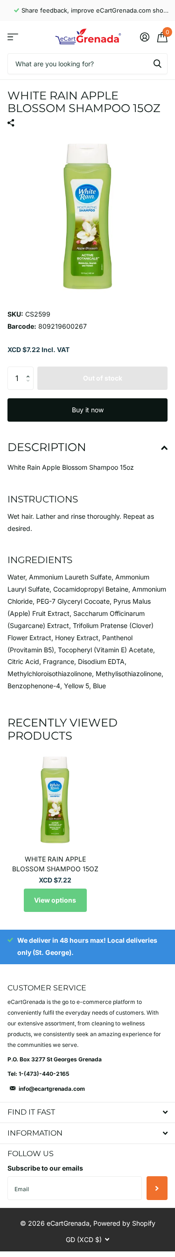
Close (87, 1112)
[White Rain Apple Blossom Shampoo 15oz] (55, 799)
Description (46, 447)
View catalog (12, 37)
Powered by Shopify (124, 1223)
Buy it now (88, 410)
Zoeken (157, 63)
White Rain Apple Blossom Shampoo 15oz (55, 864)
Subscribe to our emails (45, 1168)
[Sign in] (144, 37)
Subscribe (157, 1188)
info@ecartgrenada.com (52, 1088)
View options (55, 900)
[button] (30, 370)
